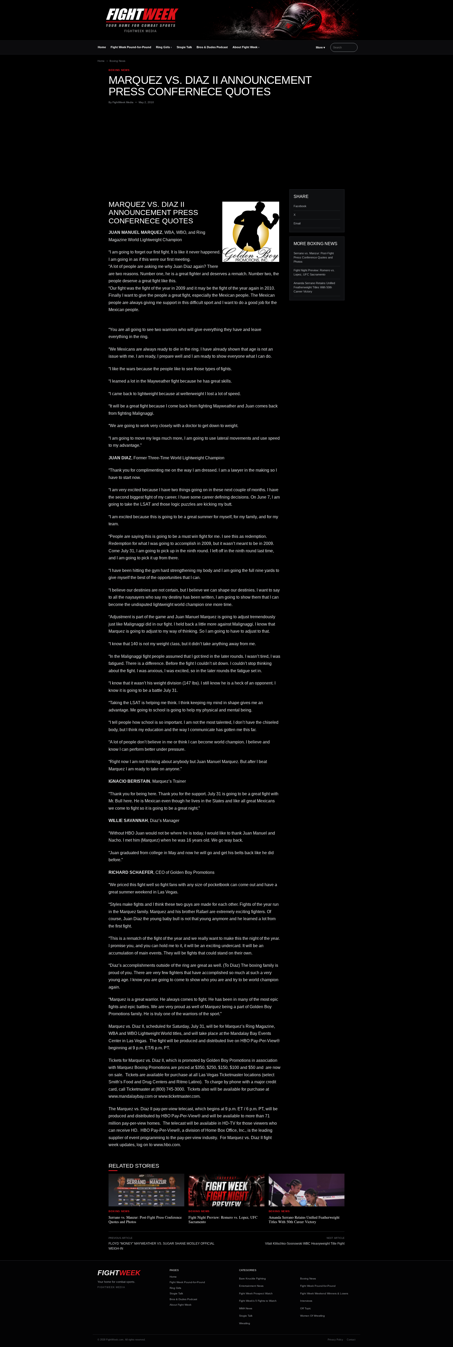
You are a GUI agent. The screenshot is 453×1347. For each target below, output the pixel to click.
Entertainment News (251, 1285)
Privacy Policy (335, 1339)
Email (297, 223)
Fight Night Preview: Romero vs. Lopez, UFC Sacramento (314, 272)
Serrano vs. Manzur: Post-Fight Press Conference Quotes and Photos (314, 257)
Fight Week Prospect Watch (256, 1293)
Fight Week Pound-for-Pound (131, 47)
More (320, 47)
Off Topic (305, 1308)
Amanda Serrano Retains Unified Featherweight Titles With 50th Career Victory (314, 287)
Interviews (306, 1300)
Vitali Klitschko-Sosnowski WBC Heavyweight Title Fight (304, 1243)
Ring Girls (163, 47)
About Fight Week (245, 47)
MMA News (245, 1308)
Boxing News (117, 60)
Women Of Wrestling (312, 1315)
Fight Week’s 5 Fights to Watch (258, 1300)
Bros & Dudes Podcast (212, 47)
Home (102, 47)
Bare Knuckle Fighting (252, 1278)
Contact (351, 1339)
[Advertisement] (226, 147)
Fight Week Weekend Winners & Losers (324, 1293)
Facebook (300, 206)
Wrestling (244, 1323)
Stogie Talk (184, 47)
